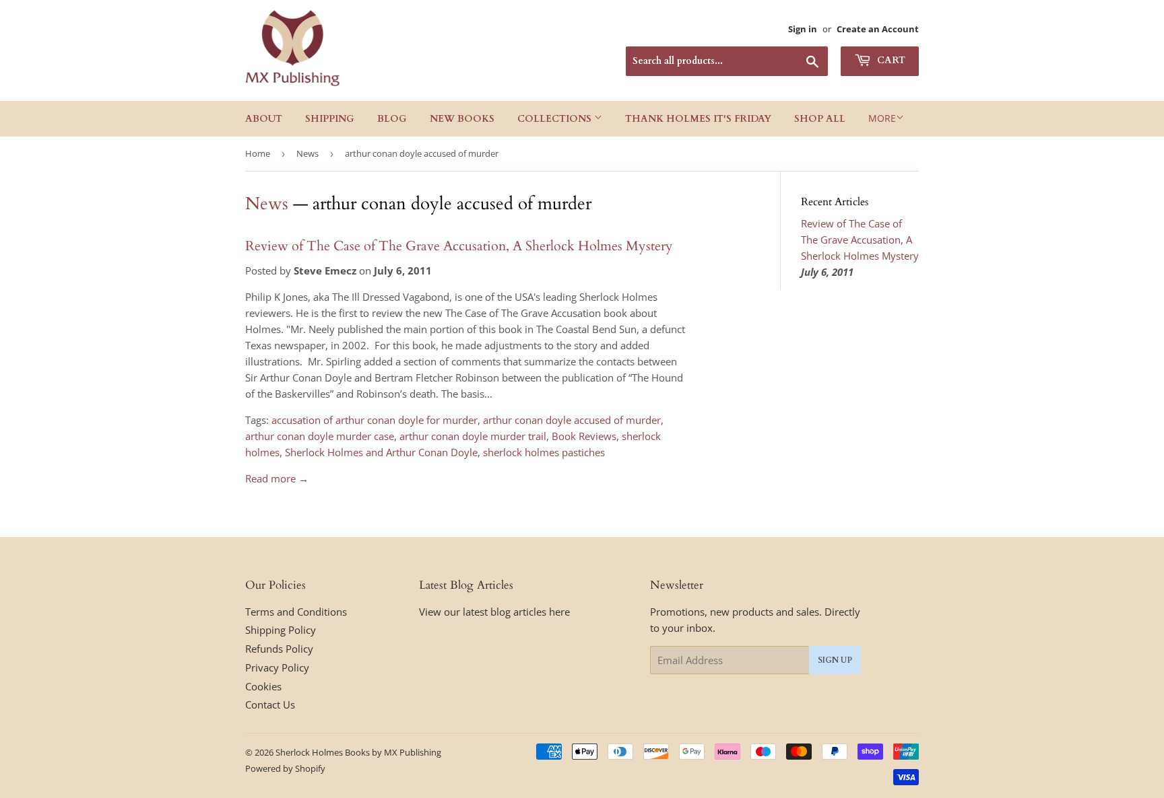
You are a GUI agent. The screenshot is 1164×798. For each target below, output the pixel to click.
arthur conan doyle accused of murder (572, 420)
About (263, 118)
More (882, 118)
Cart (889, 60)
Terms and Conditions (296, 611)
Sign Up (835, 660)
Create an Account (878, 29)
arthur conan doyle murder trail (472, 436)
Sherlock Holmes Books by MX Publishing (358, 752)
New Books (462, 118)
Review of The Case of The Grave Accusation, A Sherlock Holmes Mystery (459, 246)
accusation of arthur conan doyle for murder (374, 420)
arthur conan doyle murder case (319, 436)
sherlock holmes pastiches (544, 452)
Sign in (802, 29)
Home (257, 153)
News (307, 153)
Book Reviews (584, 436)
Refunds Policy (279, 648)
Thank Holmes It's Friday (698, 118)
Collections (555, 118)
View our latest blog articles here (494, 611)
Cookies (263, 686)
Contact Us (270, 704)
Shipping (329, 118)
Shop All (819, 118)
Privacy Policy (277, 667)
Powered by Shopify (285, 768)
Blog (392, 118)
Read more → (277, 478)
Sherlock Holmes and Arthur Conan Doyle (381, 452)
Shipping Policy (280, 630)
